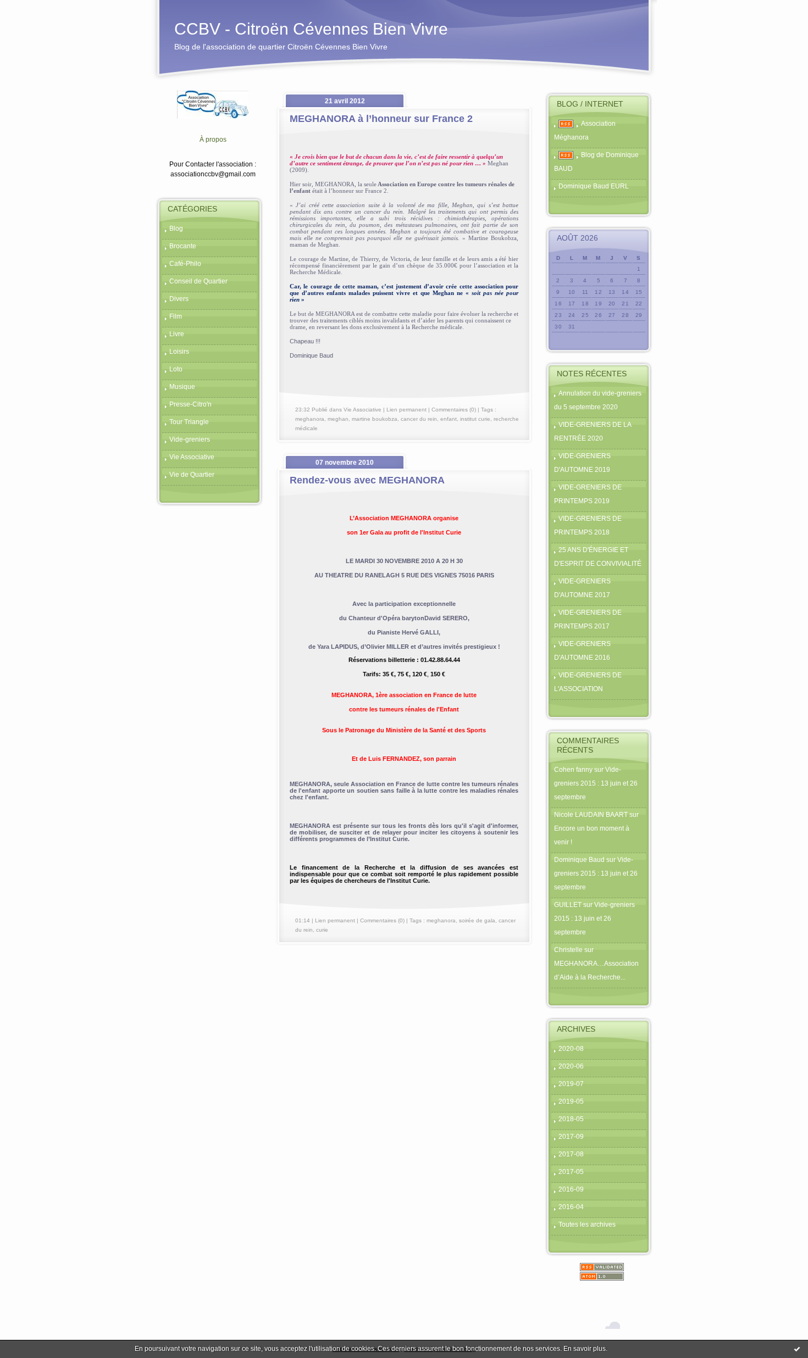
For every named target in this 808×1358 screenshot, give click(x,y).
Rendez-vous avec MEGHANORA (367, 480)
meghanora (309, 419)
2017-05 (571, 1172)
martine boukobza (374, 419)
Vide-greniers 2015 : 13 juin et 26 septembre (596, 783)
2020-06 (571, 1066)
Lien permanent (406, 410)
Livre (176, 334)
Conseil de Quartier (198, 281)
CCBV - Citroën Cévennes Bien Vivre (311, 29)
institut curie (475, 419)
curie (322, 930)
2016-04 (571, 1207)
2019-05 (571, 1101)
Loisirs (179, 351)
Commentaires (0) (453, 410)
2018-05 (571, 1119)
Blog (176, 228)
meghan (338, 419)
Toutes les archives (587, 1224)
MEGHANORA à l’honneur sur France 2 (381, 118)
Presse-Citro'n (190, 404)
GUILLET (568, 905)
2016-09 (571, 1189)
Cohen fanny (573, 769)
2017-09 (571, 1136)
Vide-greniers (189, 439)
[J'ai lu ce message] (797, 1348)
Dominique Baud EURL (593, 186)
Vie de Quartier (191, 474)
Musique (182, 387)
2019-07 (571, 1084)
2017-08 (571, 1154)
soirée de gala (477, 920)
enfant (448, 419)
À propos (213, 139)
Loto (175, 369)
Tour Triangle (189, 422)
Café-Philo (185, 264)
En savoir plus (584, 1349)
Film (175, 316)
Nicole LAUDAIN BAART (591, 815)
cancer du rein (419, 419)
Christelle (568, 950)
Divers (179, 299)
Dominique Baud (579, 860)
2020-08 (571, 1049)
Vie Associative (191, 457)
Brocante (182, 246)
